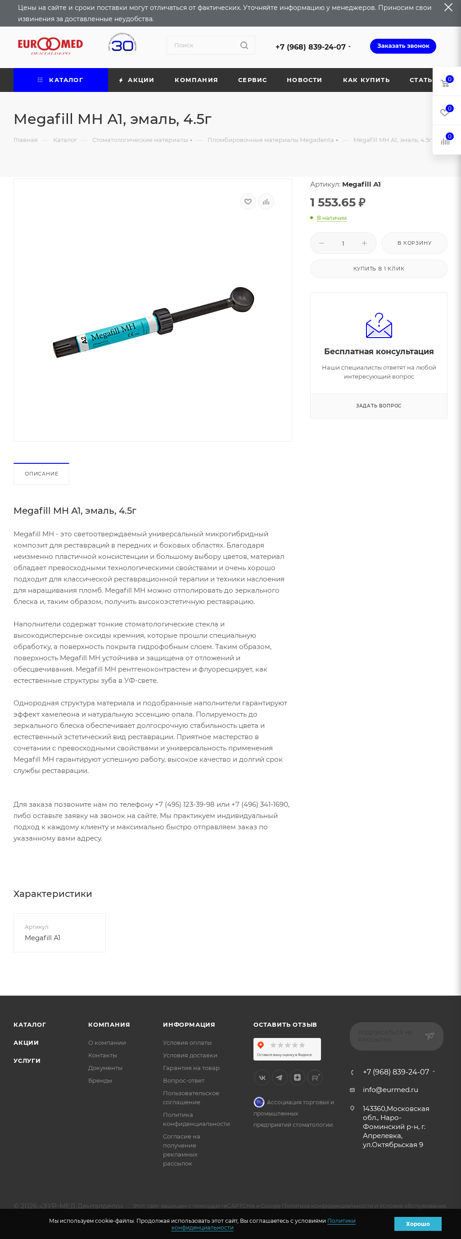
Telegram (280, 1077)
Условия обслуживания (413, 1205)
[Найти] (244, 45)
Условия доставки (190, 1055)
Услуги (27, 1060)
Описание (41, 474)
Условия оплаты (187, 1042)
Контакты (102, 1055)
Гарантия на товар (191, 1067)
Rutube (315, 1077)
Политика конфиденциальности (327, 1205)
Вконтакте (262, 1077)
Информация (189, 1024)
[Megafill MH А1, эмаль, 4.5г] (153, 322)
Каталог (30, 1024)
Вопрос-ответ (183, 1080)
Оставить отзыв (285, 1024)
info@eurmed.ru (390, 1089)
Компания (109, 1024)
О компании (107, 1042)
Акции (26, 1042)
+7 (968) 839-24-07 (311, 47)
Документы (105, 1067)
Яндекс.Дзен (297, 1077)
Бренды (100, 1080)
